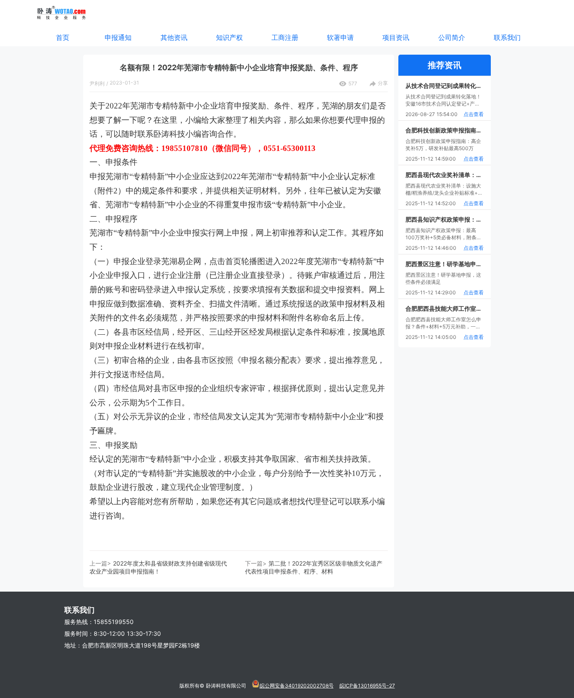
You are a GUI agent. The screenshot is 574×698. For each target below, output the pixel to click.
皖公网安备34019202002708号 (297, 685)
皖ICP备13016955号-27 (367, 685)
